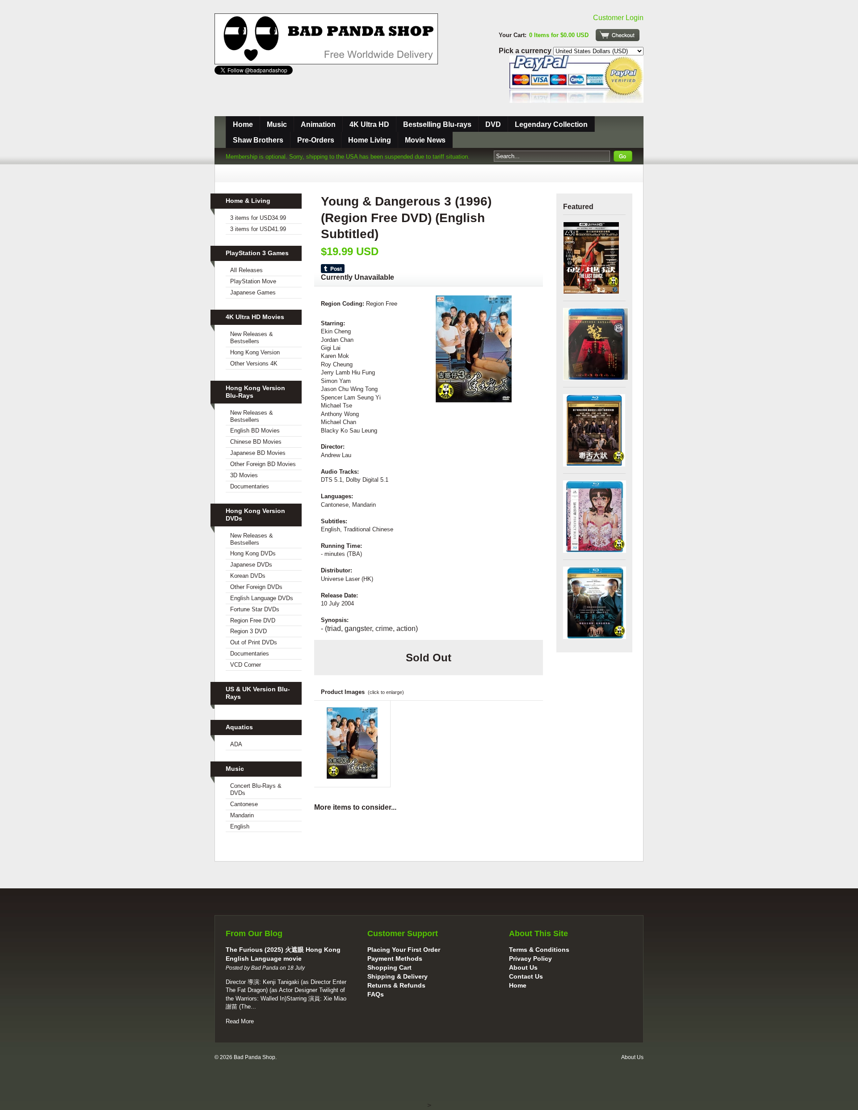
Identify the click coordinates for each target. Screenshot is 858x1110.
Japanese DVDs (251, 564)
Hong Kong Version (255, 352)
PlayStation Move (253, 281)
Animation (318, 124)
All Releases (246, 270)
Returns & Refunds (396, 985)
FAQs (375, 994)
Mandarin (242, 815)
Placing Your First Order (403, 949)
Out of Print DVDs (253, 642)
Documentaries (249, 486)
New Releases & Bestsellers (251, 338)
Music (277, 124)
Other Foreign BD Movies (263, 464)
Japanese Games (253, 292)
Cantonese (244, 804)
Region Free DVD (252, 620)
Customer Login (618, 17)
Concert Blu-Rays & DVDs (256, 789)
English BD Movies (255, 430)
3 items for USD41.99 (258, 229)
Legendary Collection (551, 124)
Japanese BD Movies (258, 453)
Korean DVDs (247, 575)
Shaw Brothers (258, 140)
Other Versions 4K (254, 363)
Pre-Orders (315, 140)
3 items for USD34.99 (258, 217)
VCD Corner (245, 664)
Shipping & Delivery (397, 976)
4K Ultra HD (369, 124)
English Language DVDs (261, 598)
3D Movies (244, 475)
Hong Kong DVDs (253, 553)
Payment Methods (394, 958)
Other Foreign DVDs (256, 587)
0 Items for (559, 35)
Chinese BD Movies (256, 441)
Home (243, 124)
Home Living (369, 140)
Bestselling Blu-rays (437, 124)
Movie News (425, 140)
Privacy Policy (530, 958)
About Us (523, 967)
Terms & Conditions (539, 949)
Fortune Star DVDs (254, 609)
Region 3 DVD (248, 631)
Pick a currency (526, 51)
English (239, 826)
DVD (493, 124)
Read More (240, 1021)
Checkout (617, 35)
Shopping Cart (389, 967)
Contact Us (526, 976)
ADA (236, 744)
